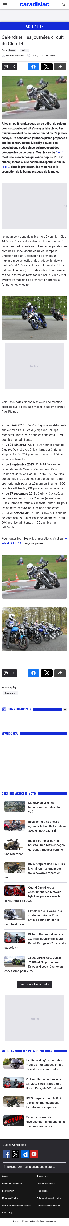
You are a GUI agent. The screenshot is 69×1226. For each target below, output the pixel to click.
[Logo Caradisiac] (34, 7)
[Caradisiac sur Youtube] (34, 1154)
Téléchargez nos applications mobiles (30, 1166)
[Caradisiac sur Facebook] (7, 1154)
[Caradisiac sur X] (16, 1154)
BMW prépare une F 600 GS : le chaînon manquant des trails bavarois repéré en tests (45, 1103)
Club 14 (61, 152)
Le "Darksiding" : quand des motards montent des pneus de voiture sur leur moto (44, 1065)
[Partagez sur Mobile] (60, 65)
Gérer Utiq (7, 1213)
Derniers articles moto (19, 793)
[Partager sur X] (47, 65)
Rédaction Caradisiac (12, 1183)
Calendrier (10, 693)
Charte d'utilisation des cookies (16, 1205)
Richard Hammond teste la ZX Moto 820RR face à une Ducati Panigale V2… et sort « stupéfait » (45, 1084)
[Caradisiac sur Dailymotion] (25, 1154)
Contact (5, 1176)
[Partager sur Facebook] (34, 65)
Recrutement (8, 1191)
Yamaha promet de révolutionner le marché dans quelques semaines (45, 1122)
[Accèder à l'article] (14, 806)
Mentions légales (10, 1198)
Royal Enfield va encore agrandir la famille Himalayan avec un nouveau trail (47, 826)
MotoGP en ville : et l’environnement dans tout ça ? (45, 807)
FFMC (5, 167)
